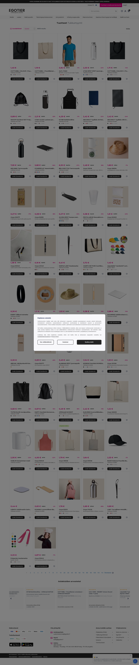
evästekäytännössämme (44, 336)
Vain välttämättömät (45, 342)
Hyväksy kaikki (89, 342)
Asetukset (65, 342)
